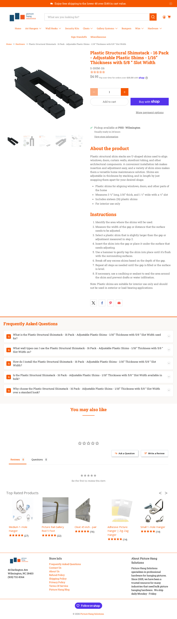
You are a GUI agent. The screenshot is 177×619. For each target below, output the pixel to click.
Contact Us (55, 567)
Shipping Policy (58, 578)
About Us (54, 571)
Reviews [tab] (15, 459)
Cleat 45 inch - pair (86, 527)
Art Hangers (31, 28)
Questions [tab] (37, 459)
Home (18, 28)
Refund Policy (57, 575)
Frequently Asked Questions (65, 564)
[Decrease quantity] (94, 92)
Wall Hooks (51, 28)
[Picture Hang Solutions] (22, 17)
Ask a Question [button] (127, 453)
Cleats (86, 28)
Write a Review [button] (156, 453)
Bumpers (126, 28)
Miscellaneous (98, 36)
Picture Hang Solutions (92, 613)
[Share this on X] (93, 303)
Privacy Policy (57, 582)
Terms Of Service (58, 585)
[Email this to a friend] (119, 303)
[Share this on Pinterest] (110, 303)
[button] (161, 493)
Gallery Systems (105, 28)
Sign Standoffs (79, 36)
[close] (171, 3)
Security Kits (72, 28)
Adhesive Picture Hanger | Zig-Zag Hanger (118, 530)
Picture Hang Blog (59, 589)
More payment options (150, 112)
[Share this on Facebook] (102, 303)
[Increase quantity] (124, 92)
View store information (106, 136)
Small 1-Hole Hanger (153, 527)
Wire (137, 28)
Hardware (153, 28)
